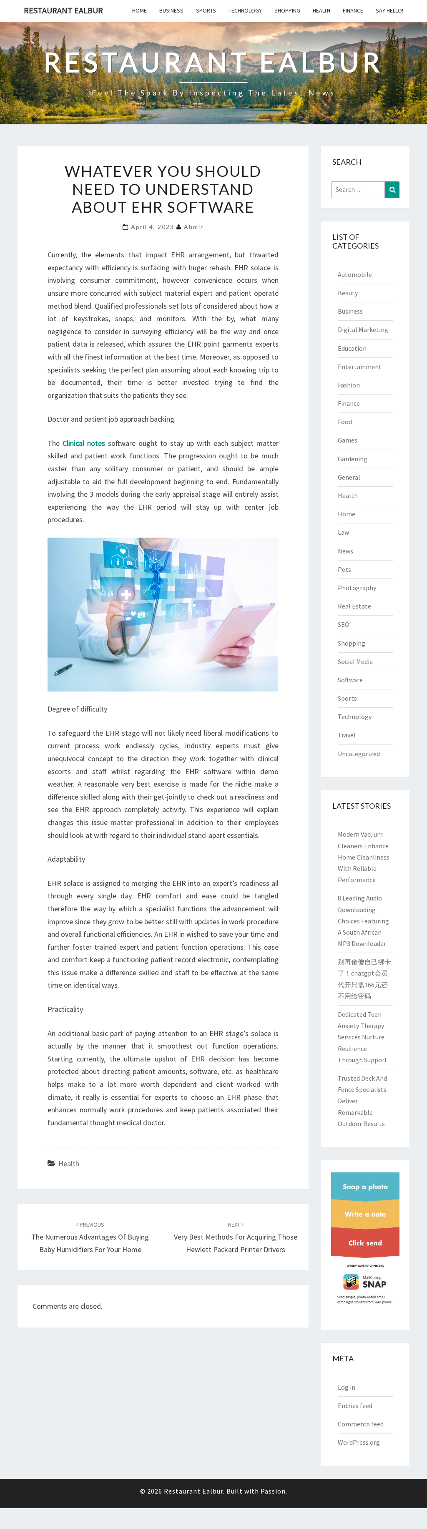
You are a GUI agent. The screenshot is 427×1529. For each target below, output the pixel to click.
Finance (353, 10)
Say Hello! (389, 10)
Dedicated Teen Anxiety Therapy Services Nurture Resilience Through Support (362, 1037)
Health (321, 10)
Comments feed (361, 1424)
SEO (343, 624)
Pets (344, 569)
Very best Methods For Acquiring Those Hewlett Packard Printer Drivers (235, 1237)
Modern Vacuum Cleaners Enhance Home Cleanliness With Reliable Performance (363, 857)
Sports (206, 10)
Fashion (349, 385)
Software (350, 680)
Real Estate (354, 606)
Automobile (355, 274)
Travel (347, 735)
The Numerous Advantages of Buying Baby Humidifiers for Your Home (90, 1237)
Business (171, 10)
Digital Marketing (363, 329)
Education (352, 348)
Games (347, 440)
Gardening (352, 459)
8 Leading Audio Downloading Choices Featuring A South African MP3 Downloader (363, 921)
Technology (245, 10)
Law (343, 532)
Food (345, 421)
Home (139, 10)
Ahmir (193, 226)
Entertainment (360, 366)
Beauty (348, 293)
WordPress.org (359, 1442)
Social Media (355, 661)
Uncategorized (359, 753)
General (349, 477)
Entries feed (355, 1405)
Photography (357, 587)
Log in (346, 1387)
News (345, 551)
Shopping (287, 10)
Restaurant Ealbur (63, 10)
